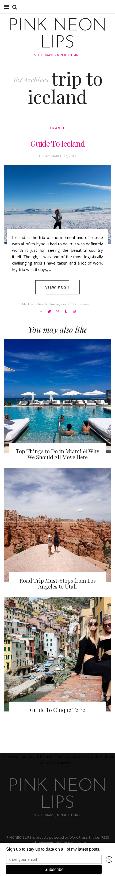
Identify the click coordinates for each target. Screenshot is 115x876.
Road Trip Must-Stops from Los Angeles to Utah (58, 583)
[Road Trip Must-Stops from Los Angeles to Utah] (57, 525)
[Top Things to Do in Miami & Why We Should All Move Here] (57, 396)
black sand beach (34, 304)
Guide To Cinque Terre (57, 709)
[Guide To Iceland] (57, 204)
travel (57, 128)
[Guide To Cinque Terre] (57, 654)
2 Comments (80, 304)
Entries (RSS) (99, 837)
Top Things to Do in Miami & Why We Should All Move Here (57, 454)
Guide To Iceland (57, 143)
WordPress (79, 837)
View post (57, 287)
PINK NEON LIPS (57, 35)
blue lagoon (57, 304)
